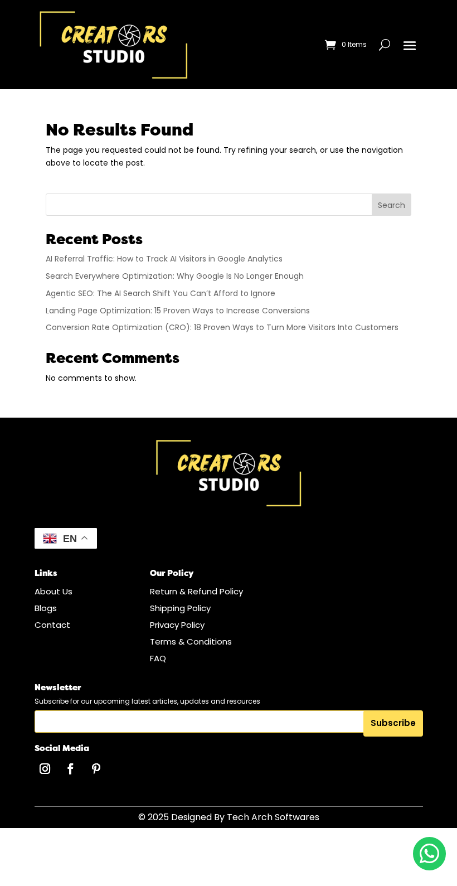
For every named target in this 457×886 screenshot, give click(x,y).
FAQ (158, 658)
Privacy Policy (177, 625)
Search (391, 205)
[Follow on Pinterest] (96, 769)
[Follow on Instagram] (45, 769)
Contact (52, 625)
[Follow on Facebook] (70, 769)
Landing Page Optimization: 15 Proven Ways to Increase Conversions (178, 310)
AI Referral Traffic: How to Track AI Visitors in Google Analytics (164, 258)
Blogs (46, 608)
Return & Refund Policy (196, 591)
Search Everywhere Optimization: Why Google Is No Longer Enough (175, 276)
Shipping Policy (180, 608)
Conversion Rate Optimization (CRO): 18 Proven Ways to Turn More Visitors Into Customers (222, 327)
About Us (53, 591)
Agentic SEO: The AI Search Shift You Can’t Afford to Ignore (160, 293)
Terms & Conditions (191, 641)
